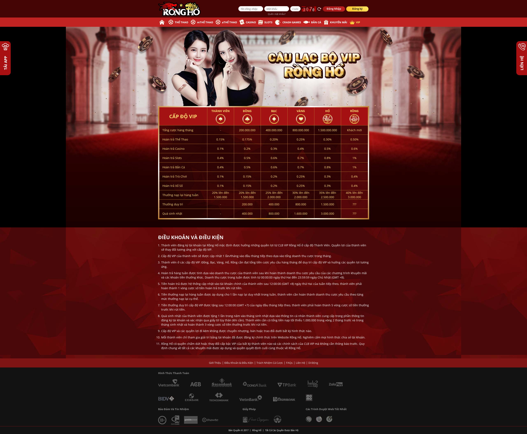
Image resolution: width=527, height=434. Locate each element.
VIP (358, 22)
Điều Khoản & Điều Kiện (238, 363)
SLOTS (268, 22)
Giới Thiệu (215, 363)
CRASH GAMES (291, 22)
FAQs (289, 363)
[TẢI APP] (5, 48)
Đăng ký (357, 9)
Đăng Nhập (334, 9)
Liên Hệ (300, 363)
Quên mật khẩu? (277, 13)
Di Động (313, 363)
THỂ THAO (181, 22)
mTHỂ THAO (205, 22)
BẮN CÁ (316, 22)
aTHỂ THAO (229, 22)
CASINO (251, 22)
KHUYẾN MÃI (338, 22)
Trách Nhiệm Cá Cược (270, 363)
